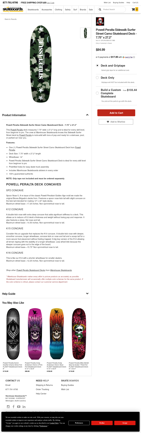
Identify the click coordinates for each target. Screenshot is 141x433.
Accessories (47, 9)
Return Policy (15, 412)
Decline (102, 423)
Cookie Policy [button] (54, 423)
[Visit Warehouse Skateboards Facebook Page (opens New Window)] (13, 407)
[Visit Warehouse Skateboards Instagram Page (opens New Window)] (8, 407)
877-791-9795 (10, 2)
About (7, 412)
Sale (91, 9)
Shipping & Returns (44, 385)
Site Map (35, 412)
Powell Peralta (16, 129)
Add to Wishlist (117, 121)
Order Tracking (42, 389)
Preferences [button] (43, 426)
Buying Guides (118, 2)
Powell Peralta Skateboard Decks (30, 270)
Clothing (58, 9)
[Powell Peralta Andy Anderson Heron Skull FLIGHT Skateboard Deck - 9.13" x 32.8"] (57, 340)
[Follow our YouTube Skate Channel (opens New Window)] (19, 407)
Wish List (107, 2)
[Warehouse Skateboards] (14, 9)
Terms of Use (43, 412)
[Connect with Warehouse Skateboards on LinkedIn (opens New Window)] (24, 407)
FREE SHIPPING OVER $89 (37, 2)
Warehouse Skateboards (61, 270)
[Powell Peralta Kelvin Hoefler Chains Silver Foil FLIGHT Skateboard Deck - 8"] (13, 340)
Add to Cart (116, 113)
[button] (116, 57)
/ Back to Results (10, 19)
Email (8, 385)
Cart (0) (135, 2)
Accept (124, 423)
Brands (83, 9)
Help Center (41, 393)
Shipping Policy (26, 412)
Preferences (79, 423)
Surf (75, 9)
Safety (67, 9)
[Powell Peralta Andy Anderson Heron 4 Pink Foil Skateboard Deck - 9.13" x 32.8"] (35, 340)
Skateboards (33, 9)
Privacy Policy (54, 412)
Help (128, 2)
